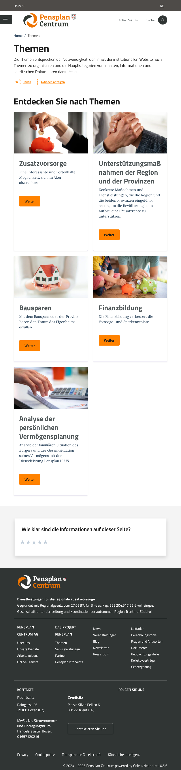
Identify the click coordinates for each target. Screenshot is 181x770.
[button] (19, 6)
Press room (101, 654)
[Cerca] (162, 20)
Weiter (30, 201)
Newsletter (101, 647)
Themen (61, 642)
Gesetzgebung (141, 666)
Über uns (23, 642)
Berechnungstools (143, 635)
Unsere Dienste (28, 649)
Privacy (22, 754)
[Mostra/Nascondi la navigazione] (5, 19)
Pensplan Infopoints (69, 661)
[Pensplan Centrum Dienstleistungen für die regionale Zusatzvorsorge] (54, 20)
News (97, 628)
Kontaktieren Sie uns (90, 728)
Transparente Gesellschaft (81, 754)
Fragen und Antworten (146, 641)
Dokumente (139, 647)
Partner (60, 655)
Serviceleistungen (67, 649)
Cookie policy (45, 754)
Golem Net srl (143, 765)
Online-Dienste (27, 661)
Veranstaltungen (105, 635)
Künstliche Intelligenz (124, 754)
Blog (96, 641)
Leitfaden (137, 628)
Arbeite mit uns (27, 655)
